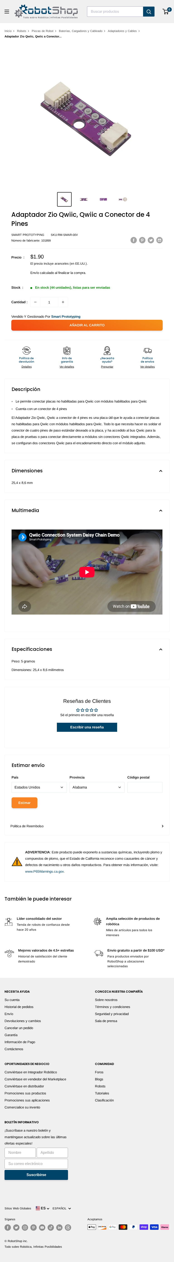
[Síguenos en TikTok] (51, 1227)
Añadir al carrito (87, 325)
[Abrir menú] (7, 11)
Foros (99, 1072)
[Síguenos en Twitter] (16, 1227)
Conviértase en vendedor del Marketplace (35, 1079)
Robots (21, 31)
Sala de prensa (106, 1021)
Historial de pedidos (19, 1007)
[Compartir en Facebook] (133, 240)
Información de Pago (20, 1042)
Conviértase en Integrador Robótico (31, 1072)
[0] (166, 11)
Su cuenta (12, 1000)
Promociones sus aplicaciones (27, 1100)
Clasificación (104, 1100)
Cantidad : (19, 302)
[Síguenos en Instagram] (25, 1227)
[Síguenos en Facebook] (8, 1227)
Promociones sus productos (25, 1093)
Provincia (77, 777)
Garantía (11, 1035)
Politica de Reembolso (27, 826)
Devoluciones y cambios (23, 1021)
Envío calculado (42, 273)
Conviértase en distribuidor (24, 1086)
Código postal (138, 777)
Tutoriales (102, 1093)
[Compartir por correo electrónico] (159, 240)
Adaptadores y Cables (122, 31)
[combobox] (115, 11)
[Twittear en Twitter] (151, 240)
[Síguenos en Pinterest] (33, 1227)
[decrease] (35, 302)
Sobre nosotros (106, 1000)
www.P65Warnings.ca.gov (44, 871)
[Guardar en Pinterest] (142, 240)
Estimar (24, 803)
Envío (9, 1014)
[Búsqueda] (149, 12)
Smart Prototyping (27, 235)
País (15, 777)
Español (60, 1208)
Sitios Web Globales (18, 1208)
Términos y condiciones (112, 1007)
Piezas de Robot (42, 31)
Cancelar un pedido (19, 1028)
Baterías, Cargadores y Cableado (80, 31)
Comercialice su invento (22, 1107)
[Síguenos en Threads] (68, 1227)
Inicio (8, 31)
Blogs (99, 1079)
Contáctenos (14, 1049)
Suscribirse (36, 1175)
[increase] (63, 302)
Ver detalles (67, 366)
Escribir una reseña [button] (87, 727)
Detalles (27, 366)
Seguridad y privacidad (112, 1014)
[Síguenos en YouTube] (42, 1227)
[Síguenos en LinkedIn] (59, 1227)
